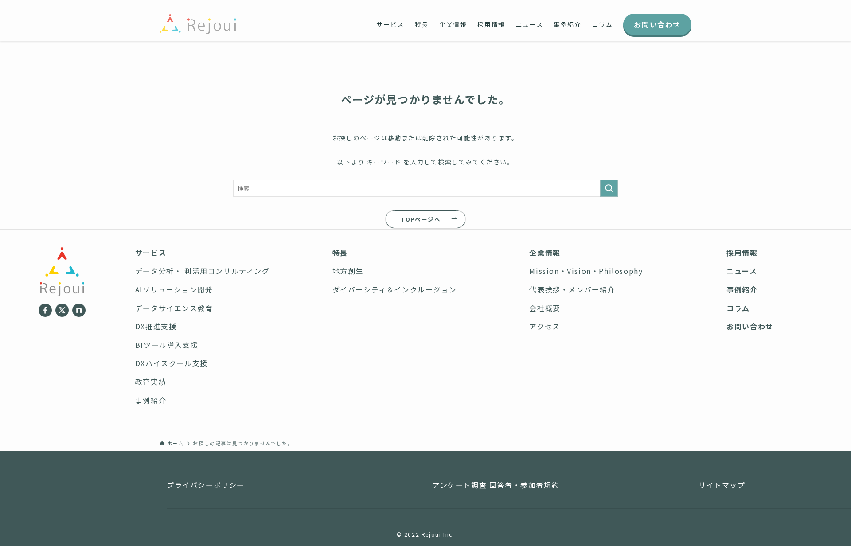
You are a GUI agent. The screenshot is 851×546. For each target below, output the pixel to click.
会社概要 (544, 308)
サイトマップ (722, 485)
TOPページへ (421, 219)
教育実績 (150, 381)
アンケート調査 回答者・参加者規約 (496, 485)
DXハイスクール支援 (171, 363)
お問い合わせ (749, 326)
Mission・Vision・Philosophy (586, 270)
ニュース (741, 270)
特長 (340, 252)
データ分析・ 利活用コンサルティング (202, 270)
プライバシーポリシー (206, 485)
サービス (150, 252)
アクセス (544, 326)
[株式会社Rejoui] (198, 24)
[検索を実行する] (609, 188)
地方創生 (347, 270)
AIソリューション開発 (174, 289)
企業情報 (544, 252)
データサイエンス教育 (174, 308)
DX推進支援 (156, 326)
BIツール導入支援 (166, 344)
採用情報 (741, 252)
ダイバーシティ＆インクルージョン (394, 289)
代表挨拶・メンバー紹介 (572, 289)
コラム (738, 308)
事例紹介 (150, 400)
